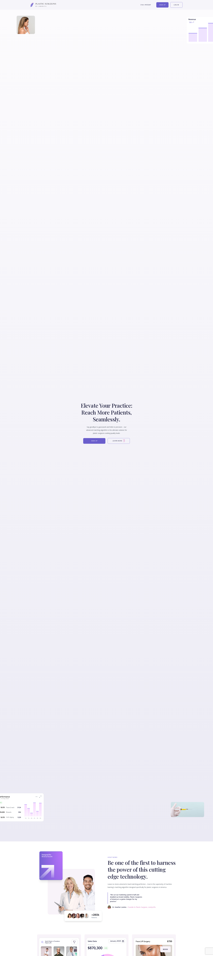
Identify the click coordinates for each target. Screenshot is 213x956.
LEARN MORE (117, 441)
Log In (176, 5)
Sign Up (162, 5)
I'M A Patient (145, 5)
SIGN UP (94, 441)
